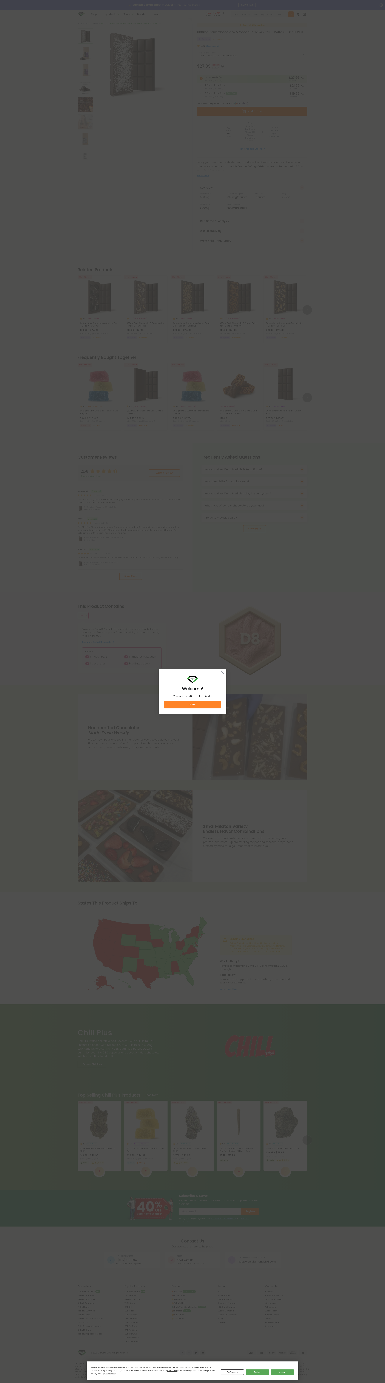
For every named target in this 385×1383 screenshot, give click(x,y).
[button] (192, 712)
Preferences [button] (110, 1374)
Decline (257, 1372)
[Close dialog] (222, 652)
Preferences (232, 1372)
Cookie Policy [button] (172, 1371)
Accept (282, 1372)
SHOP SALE (192, 747)
